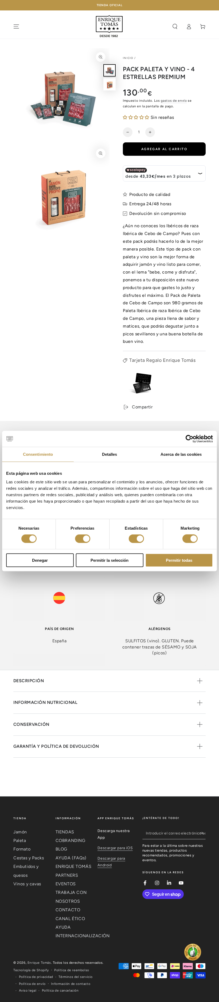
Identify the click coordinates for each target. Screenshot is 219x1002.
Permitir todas (179, 560)
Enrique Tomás (39, 963)
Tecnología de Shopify (31, 970)
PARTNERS (67, 875)
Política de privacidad (36, 977)
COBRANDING (70, 840)
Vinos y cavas (27, 883)
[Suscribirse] (203, 833)
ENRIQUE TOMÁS (74, 866)
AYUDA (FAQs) (71, 857)
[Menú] (16, 26)
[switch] (82, 538)
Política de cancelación (60, 990)
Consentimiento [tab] (38, 454)
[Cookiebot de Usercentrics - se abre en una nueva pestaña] (189, 439)
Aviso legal (28, 990)
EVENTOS (66, 883)
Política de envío (32, 984)
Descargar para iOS (115, 848)
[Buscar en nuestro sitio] (175, 26)
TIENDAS (65, 831)
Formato (21, 849)
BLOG (61, 849)
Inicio (128, 58)
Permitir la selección (109, 560)
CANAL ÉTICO (70, 918)
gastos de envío (174, 101)
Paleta (19, 840)
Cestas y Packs (28, 857)
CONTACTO (68, 909)
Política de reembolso (71, 970)
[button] (137, 117)
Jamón (20, 831)
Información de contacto (70, 984)
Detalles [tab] (109, 454)
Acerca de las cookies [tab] (181, 454)
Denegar (40, 560)
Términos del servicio (75, 977)
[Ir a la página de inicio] (109, 26)
